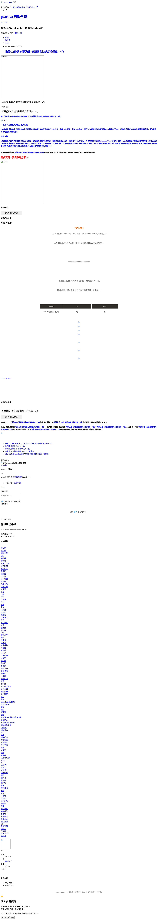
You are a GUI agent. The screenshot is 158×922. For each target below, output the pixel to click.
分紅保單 (4, 689)
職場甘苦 (18, 33)
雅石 (2, 697)
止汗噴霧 (4, 579)
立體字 (3, 750)
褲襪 (2, 786)
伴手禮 (3, 600)
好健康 (3, 666)
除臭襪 (3, 558)
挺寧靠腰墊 (5, 704)
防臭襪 (3, 561)
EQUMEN (4, 833)
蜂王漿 (3, 674)
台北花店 (4, 745)
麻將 (2, 791)
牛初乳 (3, 676)
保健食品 (4, 668)
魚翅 (2, 620)
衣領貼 (3, 548)
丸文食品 (4, 584)
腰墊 (2, 710)
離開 (12, 918)
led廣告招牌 (5, 758)
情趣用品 (4, 801)
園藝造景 (4, 692)
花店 (2, 735)
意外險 (3, 684)
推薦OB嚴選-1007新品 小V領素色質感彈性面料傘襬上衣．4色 (28, 444)
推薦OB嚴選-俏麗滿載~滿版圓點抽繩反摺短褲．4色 (34, 51)
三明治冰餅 (5, 563)
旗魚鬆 (3, 589)
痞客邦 (15, 477)
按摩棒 (3, 804)
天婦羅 (3, 610)
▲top (3, 487)
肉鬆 (2, 594)
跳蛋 (2, 806)
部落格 (7, 40)
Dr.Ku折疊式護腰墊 (8, 702)
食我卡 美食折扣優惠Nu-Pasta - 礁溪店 (19, 451)
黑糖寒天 (4, 720)
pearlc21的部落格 (14, 17)
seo (2, 824)
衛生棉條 (4, 816)
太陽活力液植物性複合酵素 (11, 717)
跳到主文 (4, 22)
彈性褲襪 (4, 788)
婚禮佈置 (4, 740)
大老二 (3, 793)
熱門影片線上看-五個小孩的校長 (17, 449)
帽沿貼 (3, 551)
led (2, 762)
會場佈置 (4, 742)
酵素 (2, 681)
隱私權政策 (91, 892)
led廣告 (3, 765)
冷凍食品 (4, 618)
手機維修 (4, 811)
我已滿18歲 (5, 918)
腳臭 (2, 556)
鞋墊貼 (3, 581)
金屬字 (3, 755)
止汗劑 (3, 576)
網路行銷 (4, 822)
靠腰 (2, 707)
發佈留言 (4, 504)
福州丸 (3, 615)
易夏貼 (3, 571)
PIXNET (63, 892)
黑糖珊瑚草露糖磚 (8, 722)
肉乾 (2, 605)
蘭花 (2, 699)
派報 (2, 748)
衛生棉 (3, 814)
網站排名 (4, 730)
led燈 (3, 760)
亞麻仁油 (4, 671)
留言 (20, 477)
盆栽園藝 (4, 694)
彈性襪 (3, 783)
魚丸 (2, 607)
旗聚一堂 (4, 587)
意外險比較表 (6, 686)
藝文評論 (17, 483)
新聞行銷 (4, 826)
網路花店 (4, 737)
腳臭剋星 (4, 553)
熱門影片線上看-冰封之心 (15, 446)
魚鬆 (2, 592)
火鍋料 (3, 612)
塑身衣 (3, 829)
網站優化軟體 (6, 725)
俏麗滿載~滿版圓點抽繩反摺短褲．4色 (29, 427)
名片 (7, 43)
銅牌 (2, 753)
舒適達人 (4, 819)
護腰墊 (3, 712)
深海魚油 (4, 679)
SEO (2, 732)
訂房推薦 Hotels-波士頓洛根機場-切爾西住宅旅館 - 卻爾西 (27, 454)
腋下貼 (3, 574)
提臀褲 (3, 836)
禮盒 (2, 597)
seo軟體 (4, 728)
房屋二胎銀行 (6, 378)
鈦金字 (3, 767)
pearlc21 (4, 465)
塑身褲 (3, 831)
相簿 (7, 37)
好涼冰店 (4, 566)
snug (2, 632)
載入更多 (4, 491)
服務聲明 (99, 892)
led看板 (3, 770)
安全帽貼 (4, 569)
